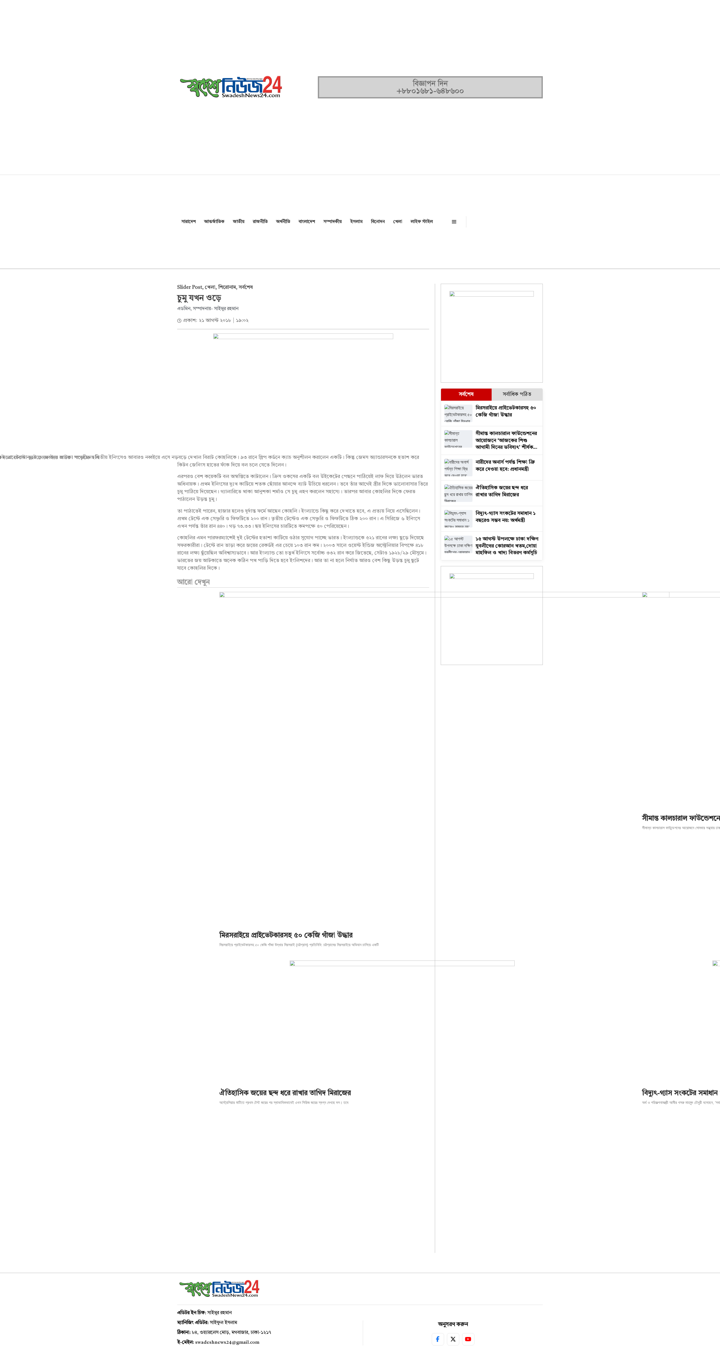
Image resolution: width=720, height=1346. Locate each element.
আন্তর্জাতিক (214, 222)
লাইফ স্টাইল (422, 222)
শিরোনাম (227, 287)
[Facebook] (438, 1339)
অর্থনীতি (283, 222)
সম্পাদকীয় (332, 222)
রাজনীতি (260, 222)
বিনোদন (378, 222)
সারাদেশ (188, 222)
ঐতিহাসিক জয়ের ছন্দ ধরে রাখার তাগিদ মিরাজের (285, 1093)
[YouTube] (468, 1339)
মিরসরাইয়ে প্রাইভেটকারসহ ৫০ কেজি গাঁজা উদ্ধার (286, 935)
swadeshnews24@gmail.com (227, 1342)
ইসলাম (356, 222)
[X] (453, 1339)
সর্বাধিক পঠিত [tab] (517, 394)
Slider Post (189, 287)
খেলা (397, 222)
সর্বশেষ (246, 287)
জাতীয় (238, 222)
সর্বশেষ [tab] (466, 394)
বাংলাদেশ (307, 222)
